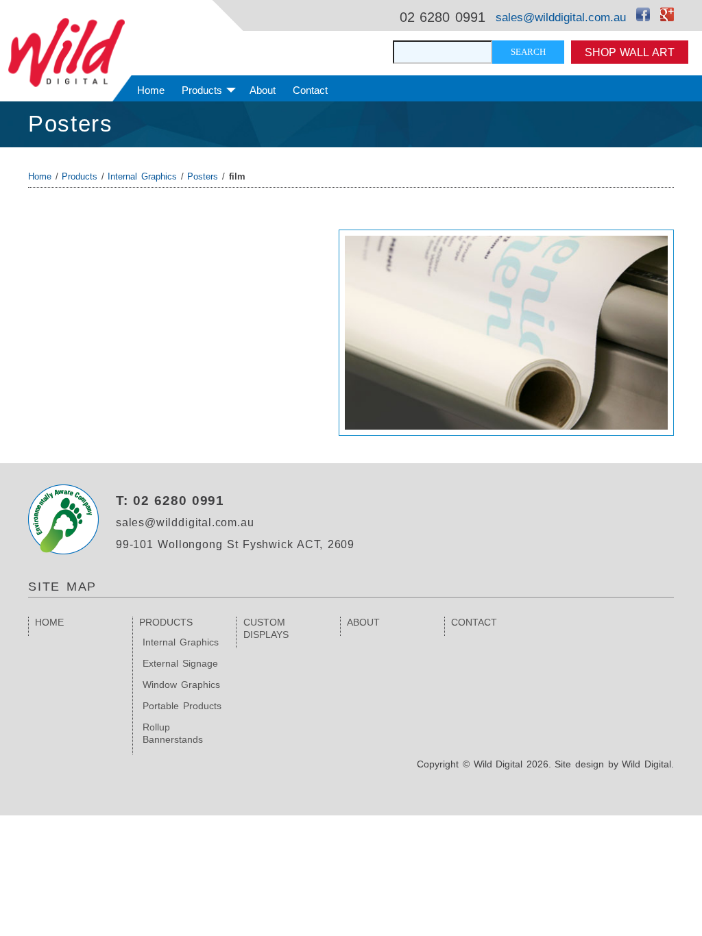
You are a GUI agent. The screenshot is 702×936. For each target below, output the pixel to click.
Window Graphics (181, 684)
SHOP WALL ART (630, 52)
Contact (310, 90)
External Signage (180, 663)
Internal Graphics (142, 176)
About (263, 90)
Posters (70, 123)
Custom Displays (266, 628)
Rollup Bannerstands (173, 733)
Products (202, 90)
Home (151, 90)
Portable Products (182, 705)
